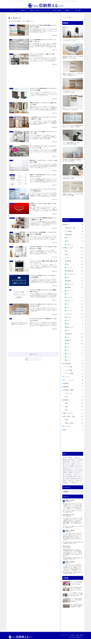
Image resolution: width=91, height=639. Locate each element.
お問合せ (81, 635)
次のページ (33, 354)
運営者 (77, 635)
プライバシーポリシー (65, 635)
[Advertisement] (33, 75)
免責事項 (73, 635)
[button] (82, 17)
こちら (31, 21)
